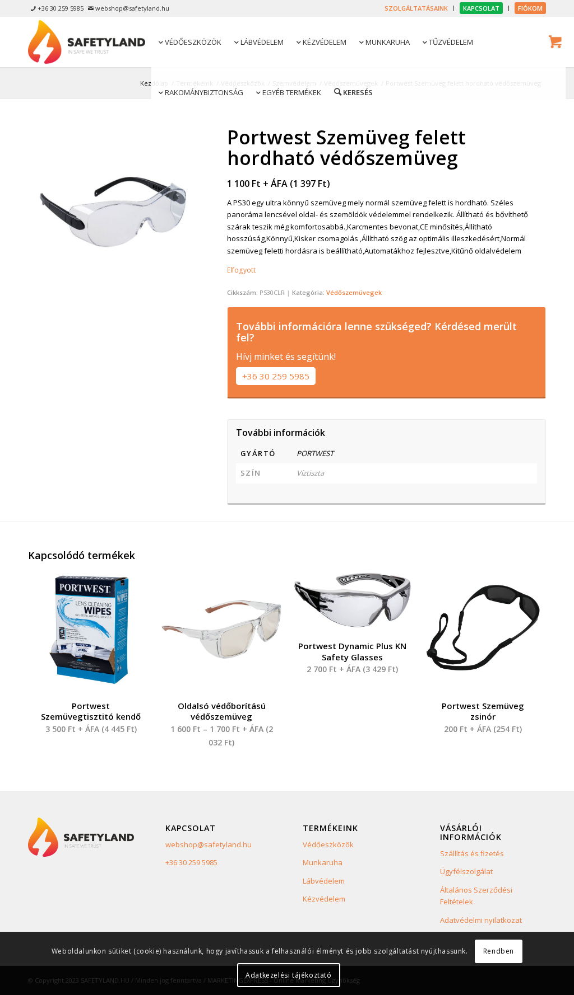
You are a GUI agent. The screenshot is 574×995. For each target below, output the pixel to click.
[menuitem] (416, 8)
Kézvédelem (324, 899)
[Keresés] (352, 92)
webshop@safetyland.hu (208, 844)
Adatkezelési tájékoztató (288, 975)
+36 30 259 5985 (275, 376)
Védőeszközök (328, 844)
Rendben (498, 951)
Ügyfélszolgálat (466, 871)
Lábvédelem (324, 881)
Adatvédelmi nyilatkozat (481, 920)
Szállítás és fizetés (472, 853)
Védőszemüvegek (354, 292)
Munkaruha (322, 862)
